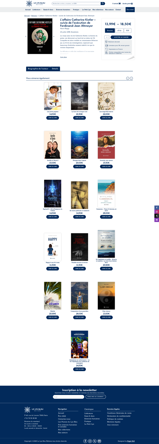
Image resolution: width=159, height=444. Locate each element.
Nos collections (97, 9)
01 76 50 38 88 (31, 418)
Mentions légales (113, 422)
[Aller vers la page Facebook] (85, 441)
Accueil (28, 9)
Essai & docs (89, 416)
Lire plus (63, 57)
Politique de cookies (115, 419)
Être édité (130, 9)
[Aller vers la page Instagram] (90, 441)
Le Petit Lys (86, 9)
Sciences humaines (63, 9)
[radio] (110, 30)
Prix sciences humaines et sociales (67, 426)
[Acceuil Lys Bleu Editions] (35, 3)
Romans (34, 16)
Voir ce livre (52, 117)
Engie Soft (131, 441)
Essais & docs (48, 9)
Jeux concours (113, 425)
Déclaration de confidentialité (118, 416)
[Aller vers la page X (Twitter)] (95, 441)
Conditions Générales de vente (119, 413)
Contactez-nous (64, 419)
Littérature (36, 9)
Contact (118, 9)
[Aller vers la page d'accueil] (38, 409)
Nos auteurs (109, 9)
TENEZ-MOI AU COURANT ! (95, 396)
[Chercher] (103, 3)
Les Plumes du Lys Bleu (67, 422)
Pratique (76, 9)
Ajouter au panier (121, 37)
